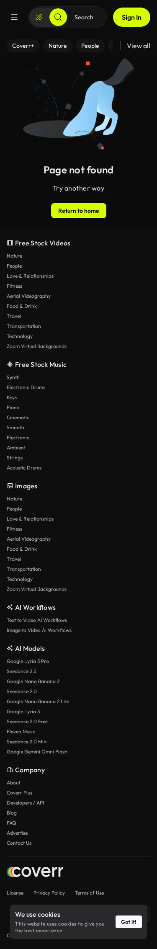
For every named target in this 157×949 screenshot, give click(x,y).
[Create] (39, 17)
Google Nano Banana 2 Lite (38, 701)
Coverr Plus (19, 792)
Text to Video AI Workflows (37, 620)
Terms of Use (89, 893)
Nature (14, 256)
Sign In (132, 17)
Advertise (17, 833)
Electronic (18, 437)
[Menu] (14, 17)
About (13, 782)
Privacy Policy (49, 893)
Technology (20, 336)
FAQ (11, 823)
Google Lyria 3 (23, 711)
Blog (12, 813)
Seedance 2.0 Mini (27, 741)
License (15, 893)
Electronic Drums (26, 387)
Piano (13, 407)
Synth (13, 377)
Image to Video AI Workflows (39, 630)
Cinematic (18, 417)
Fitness (14, 286)
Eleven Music (21, 731)
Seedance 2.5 (21, 671)
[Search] (58, 17)
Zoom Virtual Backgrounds (37, 346)
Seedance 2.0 (22, 691)
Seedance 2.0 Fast (27, 721)
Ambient (16, 447)
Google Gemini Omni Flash (37, 751)
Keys (12, 397)
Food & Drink (22, 306)
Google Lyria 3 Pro (28, 661)
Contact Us (19, 843)
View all (138, 45)
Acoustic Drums (24, 467)
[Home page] (35, 873)
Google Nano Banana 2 (33, 681)
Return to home (78, 210)
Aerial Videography (29, 296)
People (14, 266)
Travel (14, 316)
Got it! (128, 921)
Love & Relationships (30, 276)
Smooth (15, 427)
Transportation (24, 326)
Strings (15, 457)
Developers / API (25, 802)
